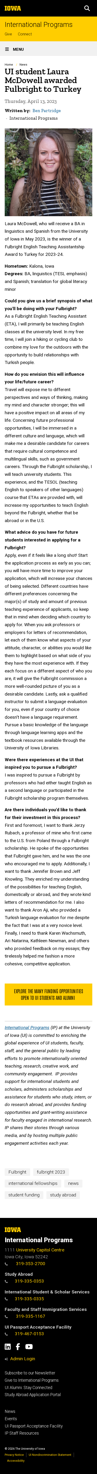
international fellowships (32, 1183)
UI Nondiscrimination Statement (50, 1455)
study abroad (63, 1195)
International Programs (39, 24)
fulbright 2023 (51, 1172)
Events (11, 1418)
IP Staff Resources (22, 1433)
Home (9, 64)
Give (8, 34)
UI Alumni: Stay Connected (28, 1387)
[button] (87, 8)
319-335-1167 (30, 1316)
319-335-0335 (29, 1298)
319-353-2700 (30, 1263)
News (23, 64)
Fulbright (17, 1172)
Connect (25, 34)
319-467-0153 (29, 1333)
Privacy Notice (14, 1455)
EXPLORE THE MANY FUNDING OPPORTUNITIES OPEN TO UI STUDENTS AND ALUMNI (48, 994)
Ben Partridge (46, 110)
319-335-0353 (29, 1281)
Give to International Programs (32, 1380)
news (73, 1183)
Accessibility (15, 1460)
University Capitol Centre (40, 1250)
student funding (24, 1195)
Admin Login (22, 1358)
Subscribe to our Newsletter (30, 1373)
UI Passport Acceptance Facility (34, 1426)
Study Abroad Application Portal (33, 1394)
